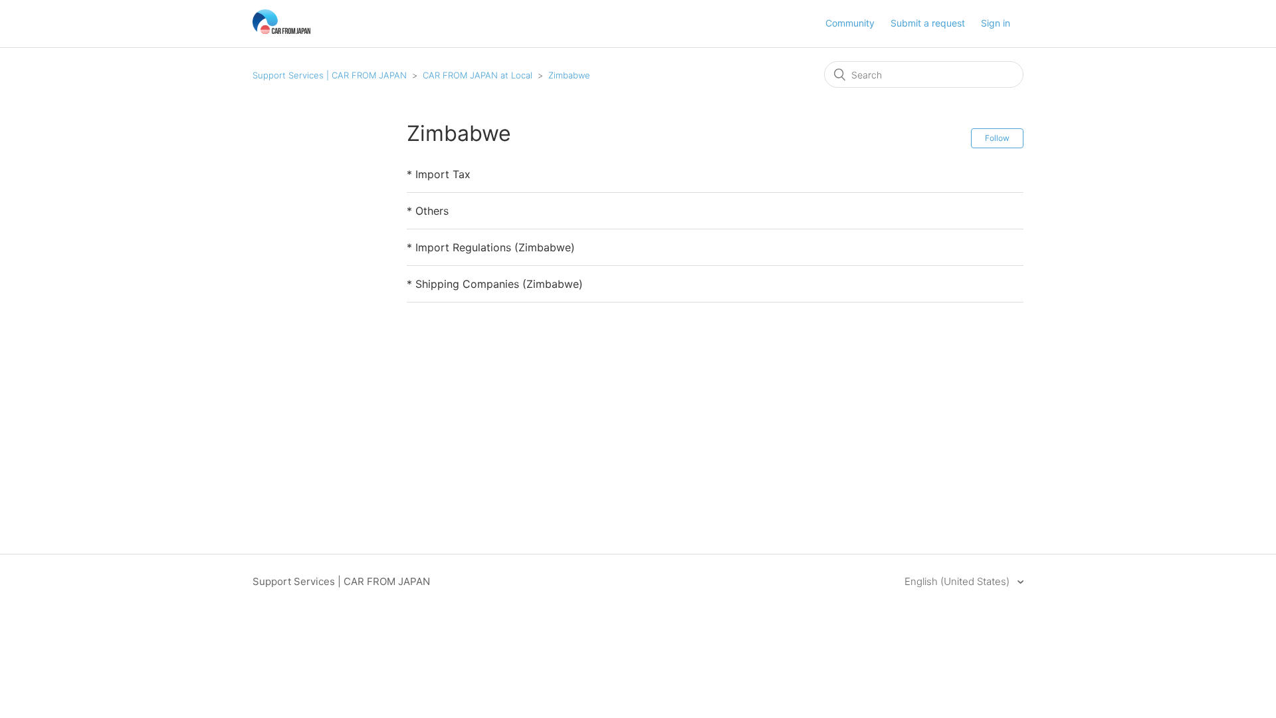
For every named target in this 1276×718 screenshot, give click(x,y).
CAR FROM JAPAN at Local (477, 75)
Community (850, 23)
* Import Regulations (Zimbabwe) (491, 247)
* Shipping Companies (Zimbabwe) (495, 284)
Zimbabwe (569, 75)
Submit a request (928, 23)
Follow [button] (997, 138)
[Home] (281, 30)
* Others (428, 210)
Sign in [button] (995, 23)
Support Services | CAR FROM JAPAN (330, 75)
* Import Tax (439, 174)
